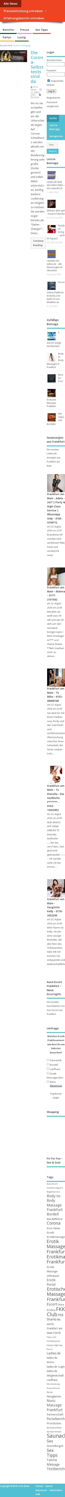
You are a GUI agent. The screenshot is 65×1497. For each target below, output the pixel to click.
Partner (39, 1486)
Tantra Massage (53, 1462)
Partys (7, 37)
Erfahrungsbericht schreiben (24, 18)
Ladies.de (53, 1353)
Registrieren (53, 97)
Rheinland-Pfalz (54, 1427)
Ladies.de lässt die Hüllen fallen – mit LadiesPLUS (56, 185)
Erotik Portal (51, 1282)
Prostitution (54, 1423)
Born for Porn (60, 378)
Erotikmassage (56, 1237)
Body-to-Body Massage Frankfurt (55, 1202)
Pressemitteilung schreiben (23, 11)
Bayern (59, 1188)
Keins (53, 1081)
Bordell (54, 1064)
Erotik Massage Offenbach (53, 1271)
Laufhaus (55, 1069)
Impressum (41, 1490)
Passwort (51, 70)
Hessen (50, 1345)
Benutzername (54, 60)
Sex (50, 1441)
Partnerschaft (55, 1414)
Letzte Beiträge (54, 127)
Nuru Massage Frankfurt (55, 1405)
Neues (50, 1392)
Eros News (34, 88)
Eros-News (53, 1228)
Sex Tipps (41, 29)
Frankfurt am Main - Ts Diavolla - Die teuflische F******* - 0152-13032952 (55, 798)
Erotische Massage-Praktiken (52, 403)
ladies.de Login (56, 1366)
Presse (24, 29)
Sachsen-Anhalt (54, 1431)
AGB (38, 1494)
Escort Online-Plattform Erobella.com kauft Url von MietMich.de (55, 292)
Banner (49, 1486)
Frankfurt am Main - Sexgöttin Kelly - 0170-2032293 (55, 907)
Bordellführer (55, 1219)
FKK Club (56, 1311)
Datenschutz (55, 1490)
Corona (53, 1223)
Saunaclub (56, 1060)
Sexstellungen (55, 1446)
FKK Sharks (55, 1317)
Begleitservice (53, 1192)
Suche (53, 118)
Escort (52, 1304)
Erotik (50, 1232)
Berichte (8, 29)
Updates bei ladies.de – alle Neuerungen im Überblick (54, 265)
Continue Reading (38, 243)
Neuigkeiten (54, 1396)
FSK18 (56, 1333)
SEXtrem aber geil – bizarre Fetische (56, 212)
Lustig (22, 37)
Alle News (11, 4)
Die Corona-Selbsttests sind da (37, 66)
